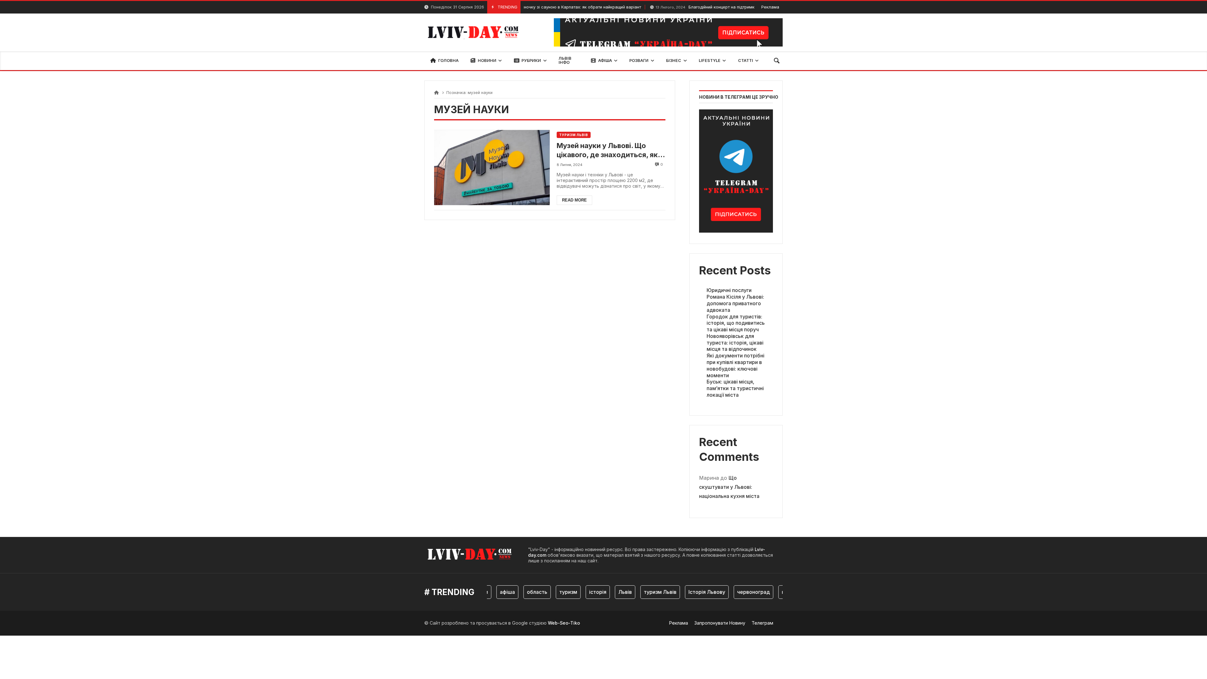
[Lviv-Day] (475, 32)
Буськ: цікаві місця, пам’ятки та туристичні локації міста (735, 388)
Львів (612, 592)
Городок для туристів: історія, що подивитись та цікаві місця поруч (736, 323)
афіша (494, 592)
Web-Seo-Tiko (564, 623)
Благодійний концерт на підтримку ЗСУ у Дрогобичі (707, 7)
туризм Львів (647, 592)
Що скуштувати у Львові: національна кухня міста (729, 487)
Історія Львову (693, 592)
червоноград (740, 592)
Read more (574, 200)
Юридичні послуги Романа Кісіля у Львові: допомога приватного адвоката (735, 300)
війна (775, 592)
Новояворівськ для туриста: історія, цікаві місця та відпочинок (735, 342)
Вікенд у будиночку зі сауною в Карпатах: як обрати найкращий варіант (538, 7)
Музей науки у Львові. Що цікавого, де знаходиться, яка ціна (609, 150)
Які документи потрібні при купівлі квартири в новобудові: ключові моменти (735, 365)
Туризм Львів (573, 135)
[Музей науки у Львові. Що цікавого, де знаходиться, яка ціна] (492, 167)
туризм (555, 592)
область (524, 592)
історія (584, 592)
